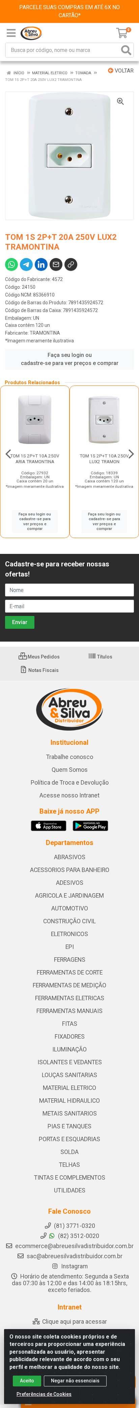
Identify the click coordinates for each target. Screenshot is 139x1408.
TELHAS (69, 1164)
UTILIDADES (69, 1190)
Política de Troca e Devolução (70, 782)
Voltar (123, 70)
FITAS (69, 1023)
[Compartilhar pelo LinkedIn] (41, 264)
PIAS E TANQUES (69, 1126)
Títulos (104, 656)
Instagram (74, 1266)
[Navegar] (8, 454)
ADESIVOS (69, 882)
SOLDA (69, 1152)
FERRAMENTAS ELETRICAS (69, 998)
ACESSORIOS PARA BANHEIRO (69, 870)
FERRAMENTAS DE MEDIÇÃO (69, 985)
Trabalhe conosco (69, 757)
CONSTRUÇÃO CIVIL (69, 921)
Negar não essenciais (75, 1380)
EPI (69, 947)
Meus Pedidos (43, 656)
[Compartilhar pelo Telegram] (26, 264)
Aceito (27, 1380)
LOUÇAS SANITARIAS (69, 1075)
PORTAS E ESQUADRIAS (69, 1139)
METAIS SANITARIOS (70, 1113)
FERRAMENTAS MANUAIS (69, 1011)
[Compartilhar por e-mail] (56, 264)
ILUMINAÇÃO (69, 1049)
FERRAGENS (69, 959)
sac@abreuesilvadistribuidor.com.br (74, 1256)
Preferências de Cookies (44, 1394)
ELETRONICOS (69, 934)
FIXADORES (70, 1036)
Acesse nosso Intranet (69, 795)
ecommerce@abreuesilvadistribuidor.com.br (74, 1246)
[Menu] (11, 33)
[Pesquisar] (126, 50)
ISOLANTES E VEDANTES (69, 1062)
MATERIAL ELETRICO (69, 1088)
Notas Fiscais (43, 670)
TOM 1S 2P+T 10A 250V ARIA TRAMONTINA (34, 458)
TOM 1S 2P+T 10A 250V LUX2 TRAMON (104, 458)
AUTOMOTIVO (69, 908)
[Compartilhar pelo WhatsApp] (11, 264)
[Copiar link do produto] (70, 264)
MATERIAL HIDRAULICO (69, 1100)
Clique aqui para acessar (74, 1321)
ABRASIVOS (69, 857)
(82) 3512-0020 (78, 1236)
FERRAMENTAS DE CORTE (70, 972)
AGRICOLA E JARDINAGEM (69, 895)
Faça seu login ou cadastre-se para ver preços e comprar (69, 359)
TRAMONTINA (45, 333)
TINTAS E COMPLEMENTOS (69, 1177)
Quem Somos (70, 769)
